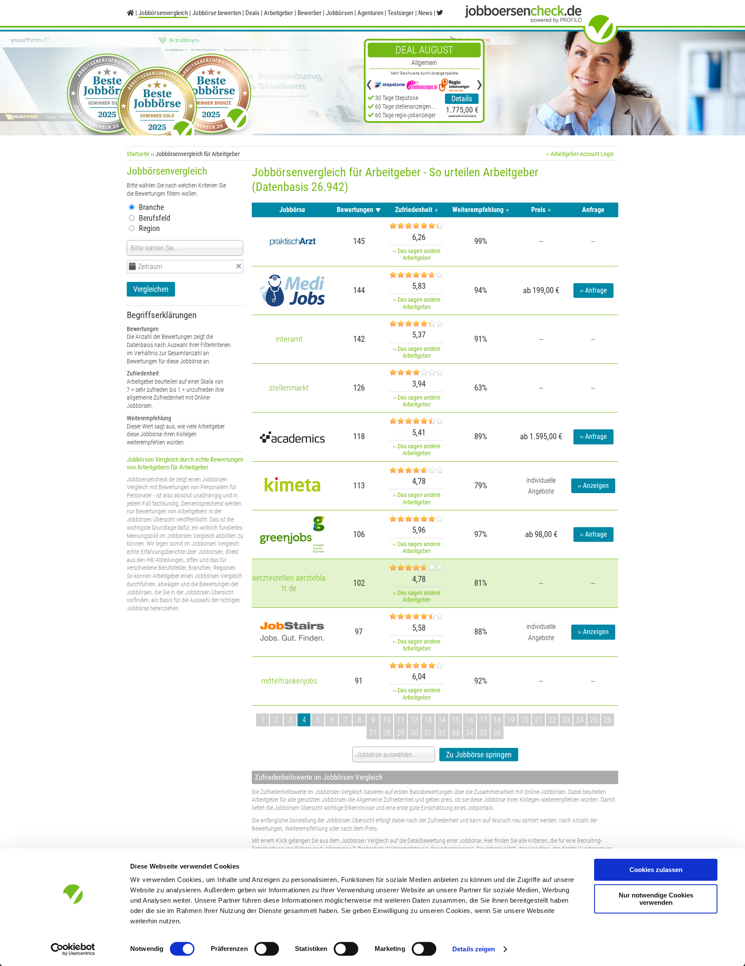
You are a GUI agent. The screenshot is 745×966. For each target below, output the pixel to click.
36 (497, 732)
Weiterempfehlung (478, 210)
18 (497, 719)
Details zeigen (473, 949)
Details (461, 98)
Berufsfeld (154, 217)
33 (456, 732)
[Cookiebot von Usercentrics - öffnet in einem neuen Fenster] (73, 949)
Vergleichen (151, 289)
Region (149, 228)
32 (442, 732)
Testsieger (401, 13)
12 (414, 719)
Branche (151, 207)
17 (483, 719)
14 (442, 719)
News (425, 13)
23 (566, 719)
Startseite (138, 153)
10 (387, 719)
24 (580, 719)
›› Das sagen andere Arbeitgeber (417, 254)
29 (400, 732)
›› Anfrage (593, 290)
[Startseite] (130, 13)
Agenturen (370, 13)
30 (414, 732)
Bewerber (309, 13)
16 (469, 719)
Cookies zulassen (655, 869)
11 (400, 719)
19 (511, 719)
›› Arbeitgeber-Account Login (580, 153)
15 (456, 719)
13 (428, 719)
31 (428, 732)
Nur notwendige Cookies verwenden (656, 898)
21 (538, 719)
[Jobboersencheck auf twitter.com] (440, 13)
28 (387, 732)
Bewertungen (355, 210)
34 (469, 732)
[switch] (266, 949)
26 (607, 719)
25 (594, 719)
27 (373, 732)
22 (552, 719)
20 (525, 719)
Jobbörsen (339, 13)
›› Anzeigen (593, 486)
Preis (538, 210)
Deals (252, 13)
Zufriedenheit (413, 210)
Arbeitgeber (278, 13)
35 (483, 732)
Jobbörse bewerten (216, 13)
